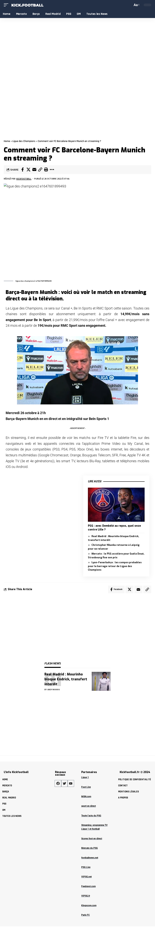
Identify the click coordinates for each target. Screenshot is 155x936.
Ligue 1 (85, 777)
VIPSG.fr (85, 895)
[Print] (46, 170)
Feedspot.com (88, 886)
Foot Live (86, 787)
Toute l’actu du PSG (91, 815)
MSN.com (86, 796)
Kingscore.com (88, 905)
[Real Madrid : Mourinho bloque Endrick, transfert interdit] (101, 681)
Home (7, 141)
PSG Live (85, 867)
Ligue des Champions (23, 141)
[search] (129, 5)
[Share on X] (28, 170)
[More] (51, 170)
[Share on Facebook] (22, 170)
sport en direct (88, 806)
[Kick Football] (27, 5)
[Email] (34, 170)
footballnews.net (89, 857)
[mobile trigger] (7, 5)
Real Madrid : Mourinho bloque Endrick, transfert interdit (65, 679)
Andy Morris (53, 689)
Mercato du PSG (89, 848)
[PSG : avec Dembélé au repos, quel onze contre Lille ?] (116, 505)
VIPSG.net (86, 876)
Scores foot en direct (91, 838)
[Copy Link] (40, 170)
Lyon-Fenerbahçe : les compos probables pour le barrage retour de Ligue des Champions (115, 566)
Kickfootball (23, 178)
